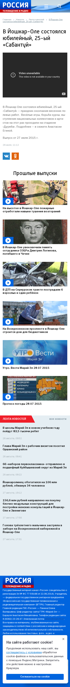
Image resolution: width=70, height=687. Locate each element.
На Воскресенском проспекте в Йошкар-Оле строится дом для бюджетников (34, 330)
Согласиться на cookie (35, 677)
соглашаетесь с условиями (24, 652)
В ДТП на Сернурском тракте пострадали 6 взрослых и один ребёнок (33, 291)
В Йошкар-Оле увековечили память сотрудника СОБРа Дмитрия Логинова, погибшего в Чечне (30, 250)
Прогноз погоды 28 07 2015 (22, 404)
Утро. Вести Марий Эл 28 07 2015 (26, 368)
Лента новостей (36, 20)
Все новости (57, 419)
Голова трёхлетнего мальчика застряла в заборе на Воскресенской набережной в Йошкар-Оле (32, 529)
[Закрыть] (63, 639)
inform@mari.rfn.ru (54, 619)
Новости (20, 20)
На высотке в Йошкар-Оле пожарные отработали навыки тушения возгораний (31, 210)
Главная (7, 20)
